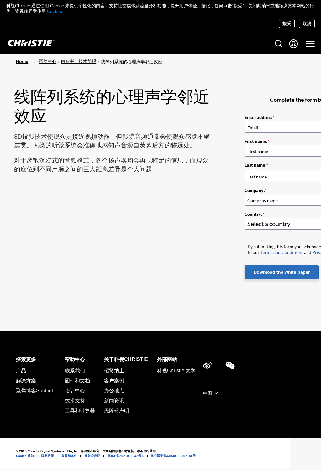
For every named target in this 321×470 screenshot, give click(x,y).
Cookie (54, 11)
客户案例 (114, 380)
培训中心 (75, 390)
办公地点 (114, 390)
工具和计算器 (80, 410)
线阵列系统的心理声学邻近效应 (131, 61)
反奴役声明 (92, 455)
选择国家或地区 (218, 383)
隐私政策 (47, 455)
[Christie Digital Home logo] (27, 43)
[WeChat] (230, 366)
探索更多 (26, 359)
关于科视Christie (126, 359)
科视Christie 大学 (176, 370)
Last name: (255, 165)
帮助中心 (47, 61)
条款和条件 (69, 455)
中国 (208, 393)
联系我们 (75, 370)
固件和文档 (77, 380)
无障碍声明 (116, 410)
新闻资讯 (114, 400)
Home (22, 61)
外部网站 (167, 359)
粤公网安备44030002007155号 (173, 455)
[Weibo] (207, 366)
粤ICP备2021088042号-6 (126, 455)
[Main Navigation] (310, 44)
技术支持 (75, 400)
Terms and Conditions (281, 252)
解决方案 (26, 380)
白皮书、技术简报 (78, 61)
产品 (21, 370)
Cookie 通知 (25, 455)
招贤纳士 (114, 370)
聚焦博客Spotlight (36, 390)
